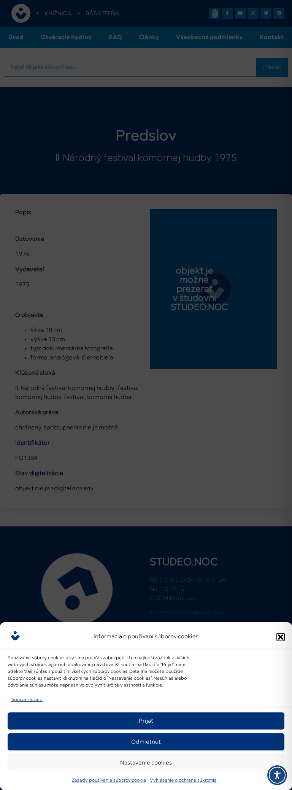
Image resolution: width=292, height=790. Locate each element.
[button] (280, 637)
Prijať (146, 721)
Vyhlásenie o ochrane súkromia (183, 780)
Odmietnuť (146, 742)
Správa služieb (27, 700)
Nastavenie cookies (146, 763)
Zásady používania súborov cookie (109, 780)
